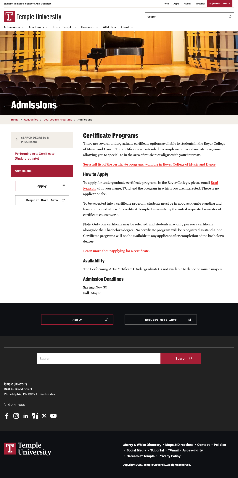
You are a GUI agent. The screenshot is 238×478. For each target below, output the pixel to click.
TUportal (200, 3)
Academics (36, 27)
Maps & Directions (179, 445)
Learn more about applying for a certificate (116, 251)
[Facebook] (7, 416)
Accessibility (193, 450)
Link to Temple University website (28, 449)
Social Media (136, 450)
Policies (220, 445)
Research (87, 27)
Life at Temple (63, 27)
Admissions (12, 27)
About (124, 27)
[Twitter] (44, 416)
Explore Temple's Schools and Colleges (28, 3)
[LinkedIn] (25, 416)
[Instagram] (16, 416)
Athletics (109, 27)
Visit (166, 3)
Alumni (187, 3)
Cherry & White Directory (142, 445)
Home (14, 119)
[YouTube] (53, 416)
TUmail (173, 450)
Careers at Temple (141, 456)
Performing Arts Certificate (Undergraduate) (34, 156)
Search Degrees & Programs (35, 140)
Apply (176, 3)
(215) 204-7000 (14, 405)
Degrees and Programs (58, 119)
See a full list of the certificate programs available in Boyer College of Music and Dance (149, 164)
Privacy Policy (170, 456)
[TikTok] (35, 416)
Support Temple (219, 3)
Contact (203, 445)
